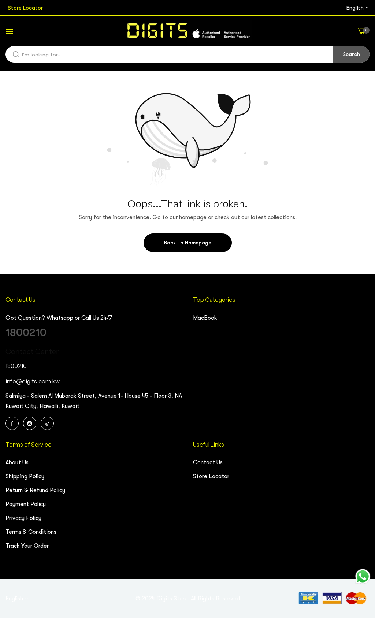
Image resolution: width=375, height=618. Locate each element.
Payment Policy (25, 504)
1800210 (26, 332)
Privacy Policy (23, 518)
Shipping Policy (24, 476)
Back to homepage (187, 243)
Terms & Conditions (30, 532)
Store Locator (211, 476)
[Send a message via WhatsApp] (362, 576)
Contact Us (208, 462)
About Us (17, 462)
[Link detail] (13, 423)
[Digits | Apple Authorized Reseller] (187, 31)
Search (351, 54)
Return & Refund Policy (35, 490)
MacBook (205, 318)
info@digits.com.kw (32, 381)
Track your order (27, 546)
